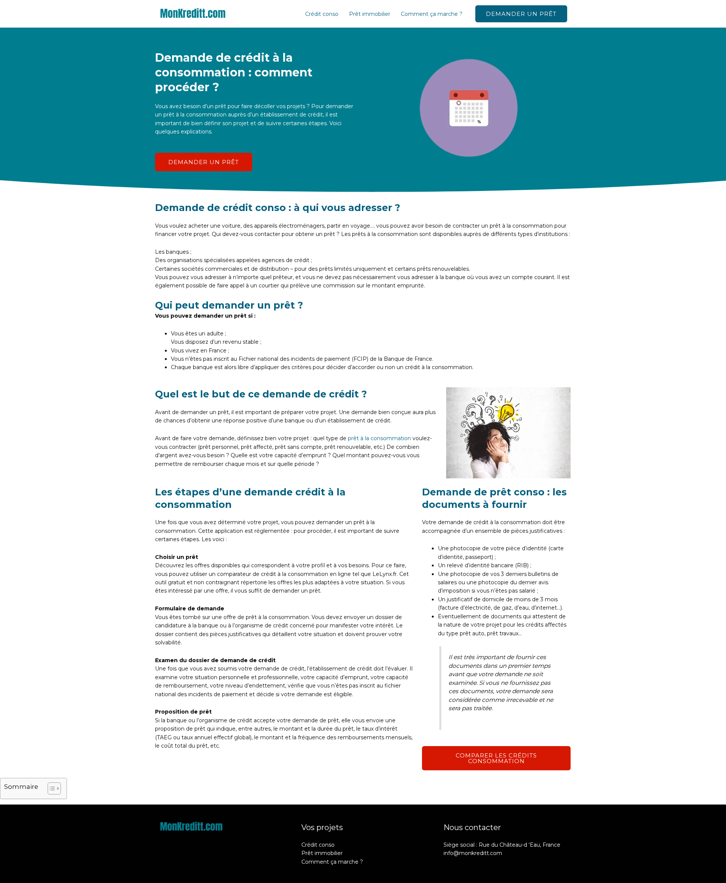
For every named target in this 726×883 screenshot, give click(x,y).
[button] (521, 13)
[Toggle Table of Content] (50, 788)
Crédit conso (321, 14)
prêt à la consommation (379, 438)
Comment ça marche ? (431, 14)
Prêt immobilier (369, 14)
